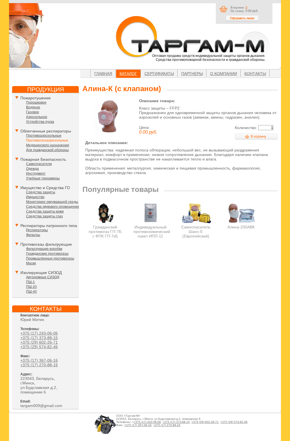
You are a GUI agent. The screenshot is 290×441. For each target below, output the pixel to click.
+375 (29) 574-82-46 (39, 346)
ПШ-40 (31, 292)
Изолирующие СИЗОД (41, 272)
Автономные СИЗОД (42, 277)
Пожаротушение (35, 98)
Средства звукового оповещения (52, 207)
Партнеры (192, 73)
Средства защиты (40, 192)
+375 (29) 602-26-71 (39, 342)
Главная (103, 73)
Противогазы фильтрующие (46, 244)
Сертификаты (159, 73)
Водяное (33, 107)
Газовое (32, 112)
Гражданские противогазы (47, 254)
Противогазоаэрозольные (47, 140)
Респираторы (37, 230)
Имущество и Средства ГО (45, 187)
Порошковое (36, 102)
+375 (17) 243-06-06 (39, 333)
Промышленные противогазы (50, 258)
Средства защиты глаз (44, 216)
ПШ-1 (30, 282)
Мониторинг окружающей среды (52, 202)
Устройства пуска (40, 122)
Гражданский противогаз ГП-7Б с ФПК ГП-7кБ (105, 231)
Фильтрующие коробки (44, 249)
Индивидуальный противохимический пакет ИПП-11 (151, 231)
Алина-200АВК (241, 227)
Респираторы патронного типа (48, 225)
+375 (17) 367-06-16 (39, 360)
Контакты (255, 73)
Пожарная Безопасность (43, 159)
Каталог (128, 73)
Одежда (32, 169)
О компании (223, 73)
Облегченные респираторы (45, 131)
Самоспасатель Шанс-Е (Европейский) (195, 231)
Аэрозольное (36, 117)
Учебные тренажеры (43, 178)
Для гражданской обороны (47, 150)
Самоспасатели (39, 164)
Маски (31, 263)
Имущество (35, 197)
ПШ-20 (31, 287)
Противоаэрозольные (43, 136)
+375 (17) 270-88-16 (39, 365)
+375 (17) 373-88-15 (39, 337)
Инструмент (36, 173)
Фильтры (33, 235)
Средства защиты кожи (45, 211)
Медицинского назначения (47, 145)
